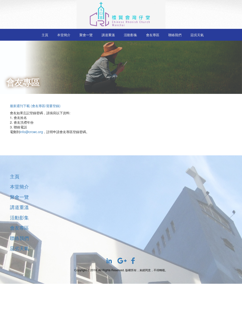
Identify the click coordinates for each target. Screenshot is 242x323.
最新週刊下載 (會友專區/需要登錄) (35, 105)
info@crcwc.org (31, 131)
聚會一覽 (86, 34)
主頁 (45, 34)
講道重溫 (108, 34)
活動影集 (130, 34)
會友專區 (152, 34)
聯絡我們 (175, 34)
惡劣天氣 (197, 34)
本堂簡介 (63, 34)
